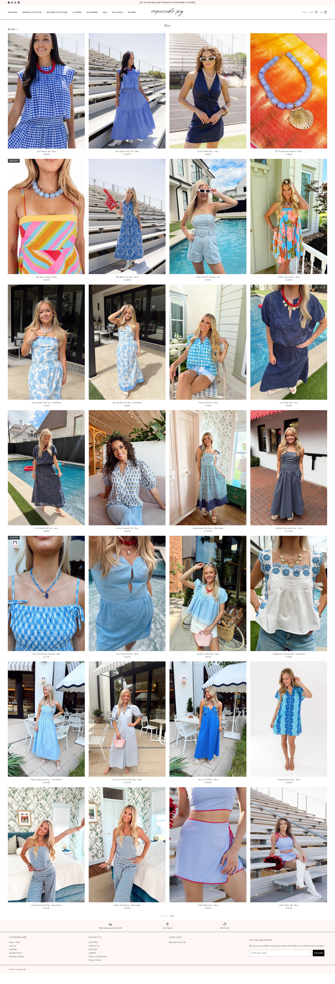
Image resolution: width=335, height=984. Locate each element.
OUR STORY (93, 949)
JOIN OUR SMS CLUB (177, 942)
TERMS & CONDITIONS (97, 956)
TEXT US (12, 946)
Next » (172, 916)
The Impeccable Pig (19, 969)
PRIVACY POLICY (95, 960)
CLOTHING (76, 12)
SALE (105, 12)
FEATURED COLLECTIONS (57, 12)
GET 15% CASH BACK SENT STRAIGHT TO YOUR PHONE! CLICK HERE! (167, 2)
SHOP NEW (12, 12)
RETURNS (132, 12)
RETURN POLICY (15, 953)
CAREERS (92, 953)
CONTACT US (93, 946)
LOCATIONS (93, 942)
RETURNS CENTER (16, 956)
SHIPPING (13, 949)
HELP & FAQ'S (117, 12)
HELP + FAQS (14, 942)
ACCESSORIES (92, 12)
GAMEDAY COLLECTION (31, 12)
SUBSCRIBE (318, 953)
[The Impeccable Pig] (167, 12)
